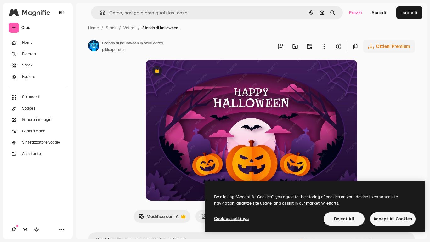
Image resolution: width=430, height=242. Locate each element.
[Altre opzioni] (324, 46)
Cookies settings (231, 218)
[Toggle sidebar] (62, 13)
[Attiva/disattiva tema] (36, 229)
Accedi (378, 12)
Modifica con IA (159, 218)
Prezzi (355, 12)
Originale (187, 72)
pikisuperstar (113, 49)
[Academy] (25, 229)
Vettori (129, 28)
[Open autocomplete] (100, 12)
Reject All (344, 219)
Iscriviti (409, 12)
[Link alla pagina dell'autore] (93, 46)
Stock (111, 28)
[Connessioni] (14, 229)
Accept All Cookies (392, 219)
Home (93, 28)
